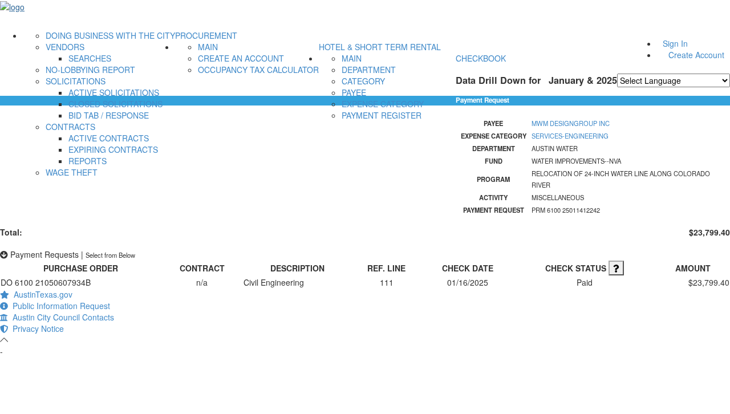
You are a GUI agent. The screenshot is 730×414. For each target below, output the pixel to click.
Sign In (675, 43)
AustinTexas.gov (40, 294)
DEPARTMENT (369, 69)
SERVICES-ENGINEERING (570, 135)
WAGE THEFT (72, 172)
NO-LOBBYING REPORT (90, 69)
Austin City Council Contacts (61, 317)
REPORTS (87, 161)
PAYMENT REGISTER (381, 115)
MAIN (208, 46)
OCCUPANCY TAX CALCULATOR (258, 69)
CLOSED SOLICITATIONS (115, 103)
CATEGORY (363, 81)
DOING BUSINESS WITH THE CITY (110, 35)
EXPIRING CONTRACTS (113, 149)
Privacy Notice (36, 328)
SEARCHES (89, 58)
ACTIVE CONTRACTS (108, 138)
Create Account (696, 54)
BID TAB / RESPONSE (108, 115)
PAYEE (354, 92)
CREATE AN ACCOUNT (241, 58)
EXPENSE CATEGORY (383, 103)
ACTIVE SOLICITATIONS (113, 92)
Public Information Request (59, 305)
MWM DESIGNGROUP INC (571, 123)
